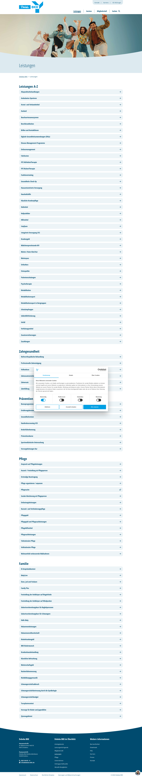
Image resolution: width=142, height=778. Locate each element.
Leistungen (58, 754)
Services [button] (89, 11)
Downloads (93, 747)
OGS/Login (117, 3)
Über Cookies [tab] (96, 375)
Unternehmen (59, 761)
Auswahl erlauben (71, 407)
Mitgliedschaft (59, 751)
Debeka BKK (23, 77)
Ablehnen (47, 407)
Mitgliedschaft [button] (102, 11)
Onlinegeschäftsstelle (61, 764)
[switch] (61, 400)
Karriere (105, 3)
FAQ (91, 751)
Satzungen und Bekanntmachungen (69, 775)
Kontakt (97, 3)
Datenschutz (34, 775)
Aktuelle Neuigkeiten (61, 767)
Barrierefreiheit (95, 744)
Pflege (56, 757)
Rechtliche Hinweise (48, 775)
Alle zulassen (94, 407)
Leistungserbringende (61, 747)
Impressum (22, 775)
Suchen (114, 11)
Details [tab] (71, 375)
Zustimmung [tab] (46, 375)
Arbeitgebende (59, 744)
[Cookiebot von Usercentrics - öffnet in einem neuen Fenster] (99, 370)
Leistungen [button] (77, 11)
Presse (92, 757)
